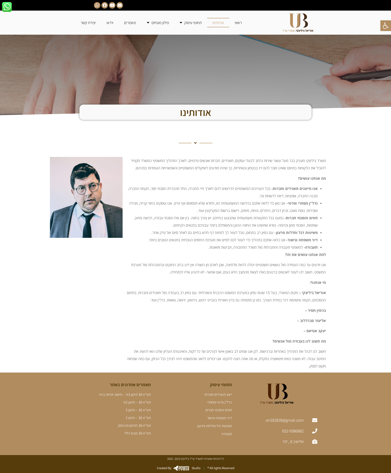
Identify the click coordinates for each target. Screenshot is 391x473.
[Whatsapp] (97, 5)
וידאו (110, 22)
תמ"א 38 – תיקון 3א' (137, 402)
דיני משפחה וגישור (219, 418)
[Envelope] (119, 5)
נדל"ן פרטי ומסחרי (219, 402)
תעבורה (227, 433)
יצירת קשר (88, 22)
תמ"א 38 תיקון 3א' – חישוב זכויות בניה (125, 394)
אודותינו (218, 22)
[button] (385, 25)
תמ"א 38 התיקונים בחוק (134, 425)
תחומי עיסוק (193, 22)
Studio (179, 468)
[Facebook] (104, 5)
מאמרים (130, 22)
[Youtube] (112, 5)
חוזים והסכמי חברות (218, 410)
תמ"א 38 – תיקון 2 (138, 417)
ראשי (238, 22)
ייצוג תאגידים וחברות (218, 394)
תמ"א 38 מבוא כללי (137, 433)
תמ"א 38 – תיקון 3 (138, 410)
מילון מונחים (160, 22)
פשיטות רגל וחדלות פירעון (214, 425)
